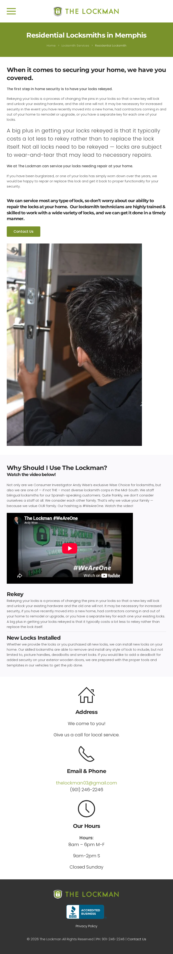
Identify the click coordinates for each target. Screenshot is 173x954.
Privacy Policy (86, 926)
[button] (11, 11)
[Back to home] (86, 11)
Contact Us (24, 231)
